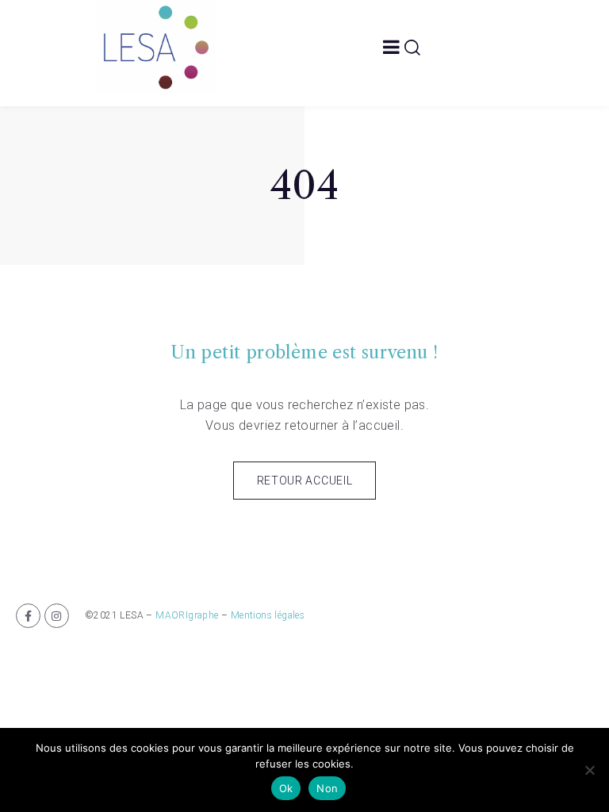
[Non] (589, 770)
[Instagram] (56, 615)
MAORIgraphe (186, 615)
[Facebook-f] (28, 615)
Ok (286, 788)
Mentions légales (267, 615)
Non (327, 788)
